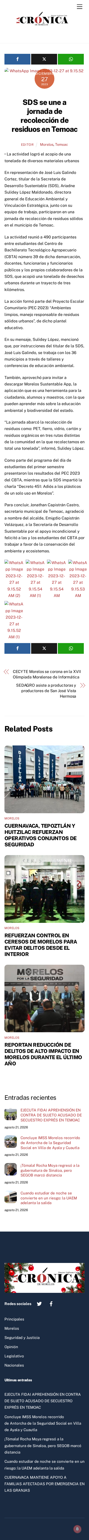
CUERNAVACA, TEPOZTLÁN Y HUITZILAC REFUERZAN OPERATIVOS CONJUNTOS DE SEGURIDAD (40, 835)
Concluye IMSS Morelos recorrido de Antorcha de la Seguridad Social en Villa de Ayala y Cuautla (50, 1143)
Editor (27, 145)
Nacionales (14, 1365)
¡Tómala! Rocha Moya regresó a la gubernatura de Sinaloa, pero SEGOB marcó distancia (50, 1170)
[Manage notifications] (77, 1529)
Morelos (46, 144)
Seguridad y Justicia (22, 1337)
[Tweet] (44, 59)
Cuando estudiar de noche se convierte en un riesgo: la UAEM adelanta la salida (49, 1198)
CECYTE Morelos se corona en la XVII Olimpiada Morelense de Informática (47, 674)
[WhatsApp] (71, 59)
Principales (14, 1319)
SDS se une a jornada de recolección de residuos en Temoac (45, 116)
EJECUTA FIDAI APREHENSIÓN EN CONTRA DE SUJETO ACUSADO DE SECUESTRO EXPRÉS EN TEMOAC (51, 1115)
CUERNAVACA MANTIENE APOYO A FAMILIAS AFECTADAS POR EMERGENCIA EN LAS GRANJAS (44, 1484)
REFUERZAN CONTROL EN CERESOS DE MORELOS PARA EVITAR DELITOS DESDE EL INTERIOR (40, 944)
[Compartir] (17, 59)
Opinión (11, 1347)
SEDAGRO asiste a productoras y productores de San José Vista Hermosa (46, 691)
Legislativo (14, 1356)
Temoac (61, 144)
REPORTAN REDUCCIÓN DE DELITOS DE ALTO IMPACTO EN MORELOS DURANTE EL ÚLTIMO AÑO (43, 1054)
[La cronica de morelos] (43, 34)
